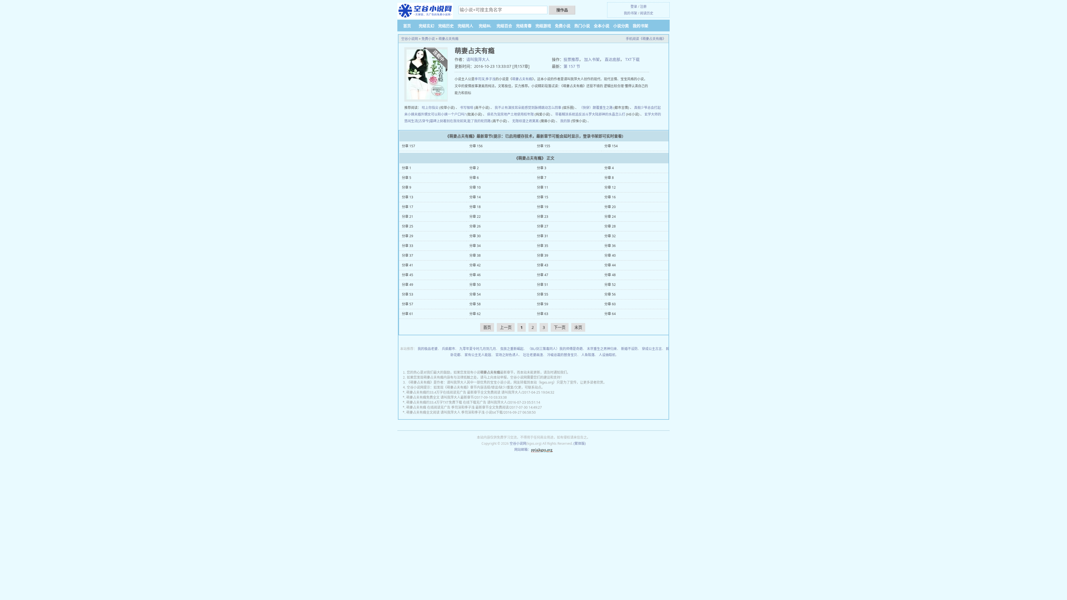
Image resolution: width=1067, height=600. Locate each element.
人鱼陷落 (588, 354)
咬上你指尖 (430, 107)
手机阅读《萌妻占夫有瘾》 (646, 38)
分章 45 (407, 274)
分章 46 (475, 274)
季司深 (480, 79)
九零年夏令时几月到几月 (477, 348)
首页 (407, 25)
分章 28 (610, 226)
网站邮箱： (522, 449)
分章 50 (475, 284)
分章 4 (609, 168)
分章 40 (610, 255)
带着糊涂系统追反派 (570, 114)
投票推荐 (571, 59)
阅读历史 (646, 13)
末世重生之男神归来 (602, 348)
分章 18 (475, 206)
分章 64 (610, 313)
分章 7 (541, 177)
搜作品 (562, 9)
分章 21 (407, 216)
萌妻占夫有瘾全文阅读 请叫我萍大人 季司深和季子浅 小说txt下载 (454, 412)
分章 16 (610, 197)
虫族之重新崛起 (511, 348)
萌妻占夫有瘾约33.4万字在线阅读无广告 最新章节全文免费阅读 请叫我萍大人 (463, 392)
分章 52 (610, 284)
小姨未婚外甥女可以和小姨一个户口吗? (437, 114)
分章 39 (542, 255)
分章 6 (474, 177)
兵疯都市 (448, 348)
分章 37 (407, 255)
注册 (643, 6)
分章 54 (475, 294)
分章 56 (610, 294)
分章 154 (611, 146)
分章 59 (542, 304)
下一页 (559, 327)
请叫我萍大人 (478, 59)
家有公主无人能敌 (478, 354)
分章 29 (407, 236)
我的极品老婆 (428, 348)
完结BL (485, 25)
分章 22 (475, 216)
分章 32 (610, 236)
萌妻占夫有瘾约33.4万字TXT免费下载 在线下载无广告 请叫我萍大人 (456, 402)
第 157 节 (572, 66)
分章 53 (407, 294)
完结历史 (446, 25)
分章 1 (406, 168)
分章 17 (407, 206)
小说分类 (621, 25)
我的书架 (630, 13)
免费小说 (562, 25)
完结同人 (465, 25)
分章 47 (542, 274)
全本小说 (601, 25)
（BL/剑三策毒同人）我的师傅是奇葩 (555, 348)
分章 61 (407, 313)
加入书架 (592, 59)
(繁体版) (580, 443)
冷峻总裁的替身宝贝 (562, 354)
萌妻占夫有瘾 (448, 38)
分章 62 (475, 313)
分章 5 (406, 177)
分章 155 (543, 146)
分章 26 (475, 226)
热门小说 (582, 25)
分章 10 (475, 187)
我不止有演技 (505, 107)
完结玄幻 (426, 25)
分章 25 (407, 226)
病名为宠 (493, 114)
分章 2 (474, 168)
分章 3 (541, 168)
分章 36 (610, 245)
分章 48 (610, 274)
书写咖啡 (466, 107)
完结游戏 (543, 25)
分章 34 (475, 245)
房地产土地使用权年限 (517, 114)
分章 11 (542, 187)
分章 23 (542, 216)
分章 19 (542, 206)
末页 (578, 327)
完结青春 (524, 25)
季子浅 (490, 79)
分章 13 (407, 197)
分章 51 (542, 284)
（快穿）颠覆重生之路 (596, 107)
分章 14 (475, 197)
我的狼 (565, 121)
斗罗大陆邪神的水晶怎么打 (605, 114)
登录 (633, 6)
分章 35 (542, 245)
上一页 (506, 327)
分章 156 (476, 146)
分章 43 (542, 265)
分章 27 (542, 226)
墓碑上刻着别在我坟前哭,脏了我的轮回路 (460, 121)
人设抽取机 (607, 354)
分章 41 (407, 265)
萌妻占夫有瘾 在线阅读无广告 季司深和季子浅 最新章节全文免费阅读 (457, 407)
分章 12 (610, 187)
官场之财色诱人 (507, 354)
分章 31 (542, 236)
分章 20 (610, 206)
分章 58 (475, 304)
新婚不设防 (629, 348)
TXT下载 (632, 59)
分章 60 (610, 304)
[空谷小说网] (425, 11)
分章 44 (610, 265)
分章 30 (475, 236)
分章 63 (542, 313)
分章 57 (407, 304)
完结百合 (504, 25)
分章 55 (542, 294)
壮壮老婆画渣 (533, 354)
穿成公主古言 (652, 348)
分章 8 (609, 177)
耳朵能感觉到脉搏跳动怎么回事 (538, 107)
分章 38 (475, 255)
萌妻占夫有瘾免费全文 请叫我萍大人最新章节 (440, 397)
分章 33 (407, 245)
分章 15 (542, 197)
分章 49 (407, 284)
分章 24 (610, 216)
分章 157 (408, 146)
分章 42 (475, 265)
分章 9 (406, 187)
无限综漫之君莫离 (525, 121)
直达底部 (612, 59)
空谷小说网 (409, 38)
